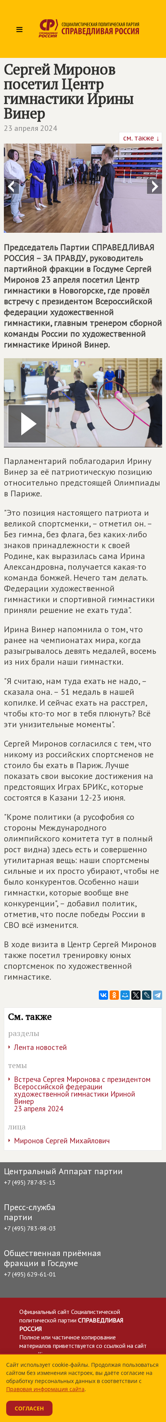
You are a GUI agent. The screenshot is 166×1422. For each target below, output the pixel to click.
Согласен (29, 1408)
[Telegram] (157, 995)
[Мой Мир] (125, 995)
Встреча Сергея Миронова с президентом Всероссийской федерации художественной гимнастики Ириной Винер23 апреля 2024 (82, 1094)
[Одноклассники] (114, 995)
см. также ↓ (140, 137)
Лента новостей (40, 1047)
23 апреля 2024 (30, 128)
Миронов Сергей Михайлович (62, 1140)
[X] (136, 995)
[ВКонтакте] (103, 995)
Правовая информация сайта (45, 1389)
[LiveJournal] (146, 995)
